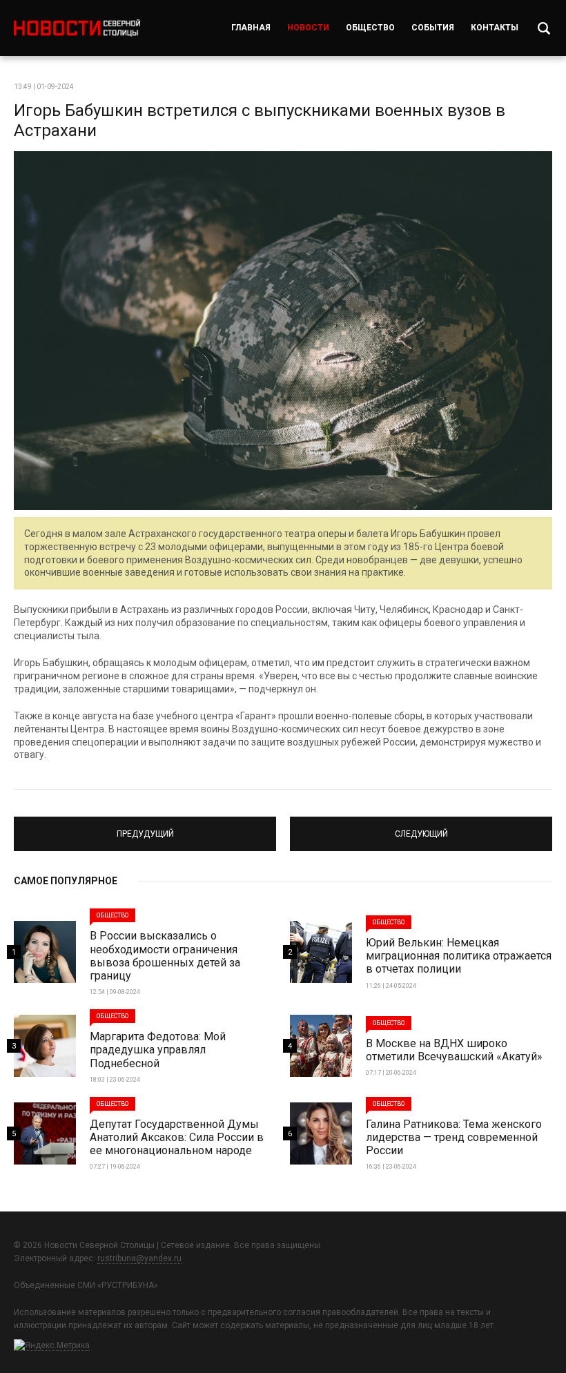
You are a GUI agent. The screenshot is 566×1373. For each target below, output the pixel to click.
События (432, 27)
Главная (251, 27)
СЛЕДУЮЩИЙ (421, 828)
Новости (308, 27)
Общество (370, 27)
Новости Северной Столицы (77, 28)
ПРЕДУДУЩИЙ (145, 828)
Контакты (494, 27)
